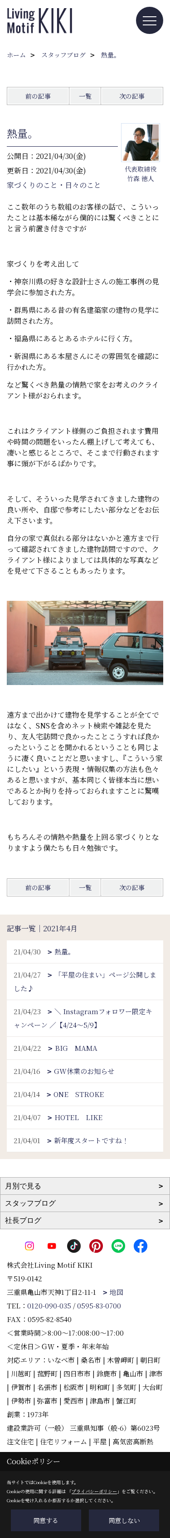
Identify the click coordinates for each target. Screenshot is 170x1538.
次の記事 (132, 96)
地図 (116, 1292)
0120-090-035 (49, 1305)
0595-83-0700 (99, 1305)
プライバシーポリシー (94, 1491)
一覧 (85, 96)
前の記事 (38, 96)
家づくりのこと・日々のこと (54, 185)
